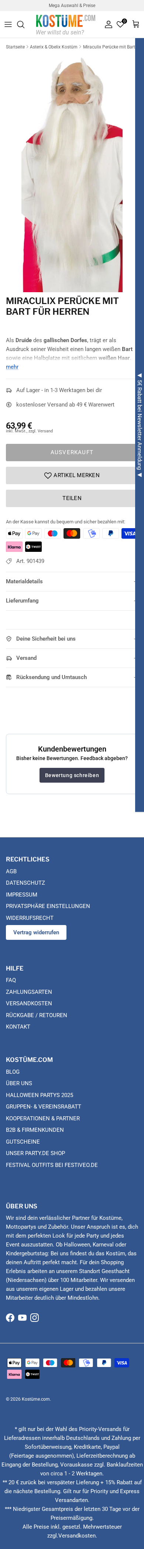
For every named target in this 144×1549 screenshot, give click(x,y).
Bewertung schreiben (72, 775)
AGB (11, 871)
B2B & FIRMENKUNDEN (35, 1130)
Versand (26, 658)
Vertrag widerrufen (36, 932)
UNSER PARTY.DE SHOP (35, 1153)
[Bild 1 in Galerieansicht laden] (72, 172)
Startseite (15, 47)
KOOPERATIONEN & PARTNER (43, 1118)
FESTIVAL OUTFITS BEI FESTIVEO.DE (52, 1165)
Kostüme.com (36, 1399)
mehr (12, 367)
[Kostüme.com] (65, 24)
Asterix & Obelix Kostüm (54, 47)
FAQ (11, 980)
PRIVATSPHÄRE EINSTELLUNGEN (48, 906)
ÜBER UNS (19, 1083)
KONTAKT (18, 1026)
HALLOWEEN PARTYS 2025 (39, 1095)
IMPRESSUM (21, 894)
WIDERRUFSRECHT (30, 918)
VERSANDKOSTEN (29, 1003)
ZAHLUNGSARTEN (29, 992)
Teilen (72, 498)
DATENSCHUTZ (25, 883)
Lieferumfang (22, 600)
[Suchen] (24, 24)
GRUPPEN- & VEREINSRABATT (43, 1106)
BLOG (13, 1072)
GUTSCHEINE (23, 1141)
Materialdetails (24, 581)
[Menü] (8, 24)
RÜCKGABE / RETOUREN (36, 1015)
